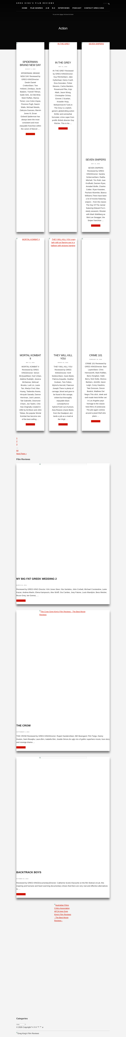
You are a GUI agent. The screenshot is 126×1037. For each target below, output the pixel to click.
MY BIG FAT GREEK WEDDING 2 (36, 578)
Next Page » (21, 454)
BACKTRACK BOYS (28, 872)
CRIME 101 (95, 355)
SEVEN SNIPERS (96, 159)
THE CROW (23, 725)
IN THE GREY (63, 62)
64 (17, 450)
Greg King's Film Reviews (35, 3)
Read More (30, 134)
